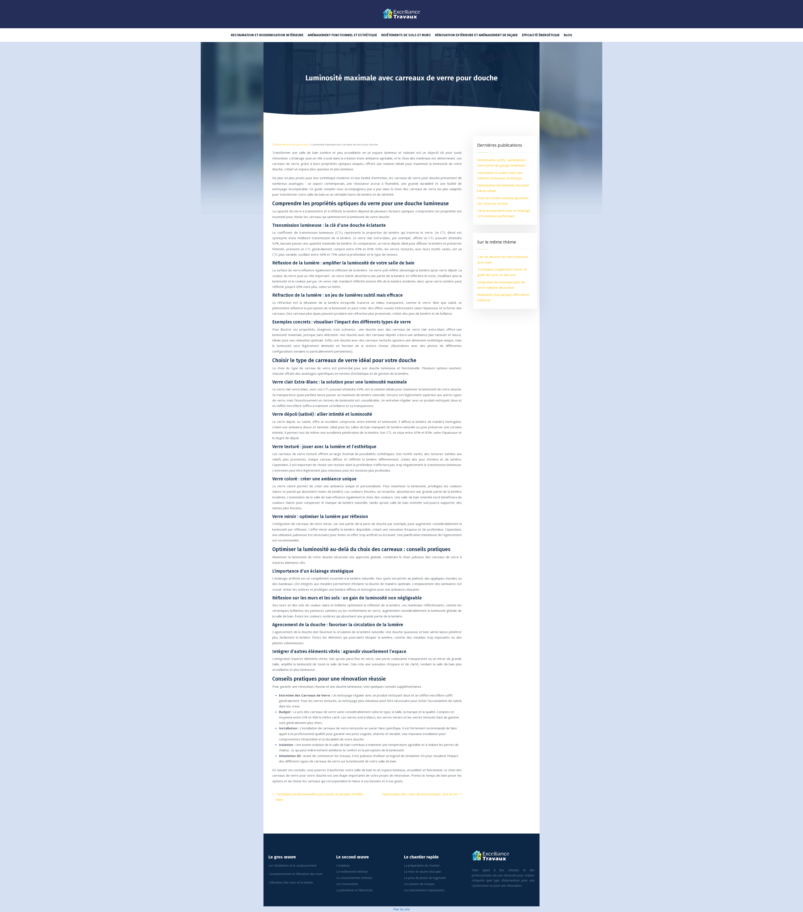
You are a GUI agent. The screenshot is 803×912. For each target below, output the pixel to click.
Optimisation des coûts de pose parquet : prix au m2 (420, 794)
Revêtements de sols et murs (406, 35)
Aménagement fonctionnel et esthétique (342, 35)
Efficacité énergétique (541, 35)
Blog (568, 35)
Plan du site (401, 909)
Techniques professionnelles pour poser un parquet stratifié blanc (319, 797)
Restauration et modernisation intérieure (267, 35)
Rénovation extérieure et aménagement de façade (476, 35)
